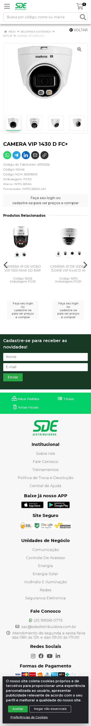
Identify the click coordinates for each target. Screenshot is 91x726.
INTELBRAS (23, 184)
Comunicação (45, 549)
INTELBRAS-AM (34, 189)
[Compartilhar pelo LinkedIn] (26, 155)
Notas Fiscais (28, 407)
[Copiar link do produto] (44, 155)
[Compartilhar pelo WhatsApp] (7, 155)
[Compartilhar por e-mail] (35, 155)
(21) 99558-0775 (48, 620)
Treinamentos (45, 469)
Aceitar (17, 709)
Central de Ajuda (45, 485)
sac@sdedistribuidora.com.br (48, 626)
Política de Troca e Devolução (45, 477)
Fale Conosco (45, 461)
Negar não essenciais (50, 709)
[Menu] (7, 6)
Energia (45, 565)
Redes (45, 590)
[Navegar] (5, 265)
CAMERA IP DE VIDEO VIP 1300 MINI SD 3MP (23, 268)
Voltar (80, 30)
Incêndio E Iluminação (45, 582)
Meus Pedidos (28, 399)
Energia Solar (45, 574)
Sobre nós (45, 453)
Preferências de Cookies (29, 717)
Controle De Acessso (45, 557)
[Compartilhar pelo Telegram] (16, 155)
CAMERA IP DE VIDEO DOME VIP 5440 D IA (68, 268)
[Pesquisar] (83, 17)
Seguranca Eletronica (45, 598)
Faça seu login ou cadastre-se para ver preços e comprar (45, 200)
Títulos (68, 399)
